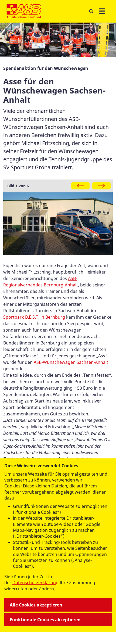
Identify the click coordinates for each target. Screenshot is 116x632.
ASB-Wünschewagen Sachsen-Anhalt (71, 362)
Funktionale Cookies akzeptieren (45, 620)
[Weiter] (101, 185)
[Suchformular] (91, 11)
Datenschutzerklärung (35, 583)
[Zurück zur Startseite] (23, 11)
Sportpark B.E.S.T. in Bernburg (34, 317)
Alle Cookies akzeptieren (36, 605)
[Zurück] (80, 185)
